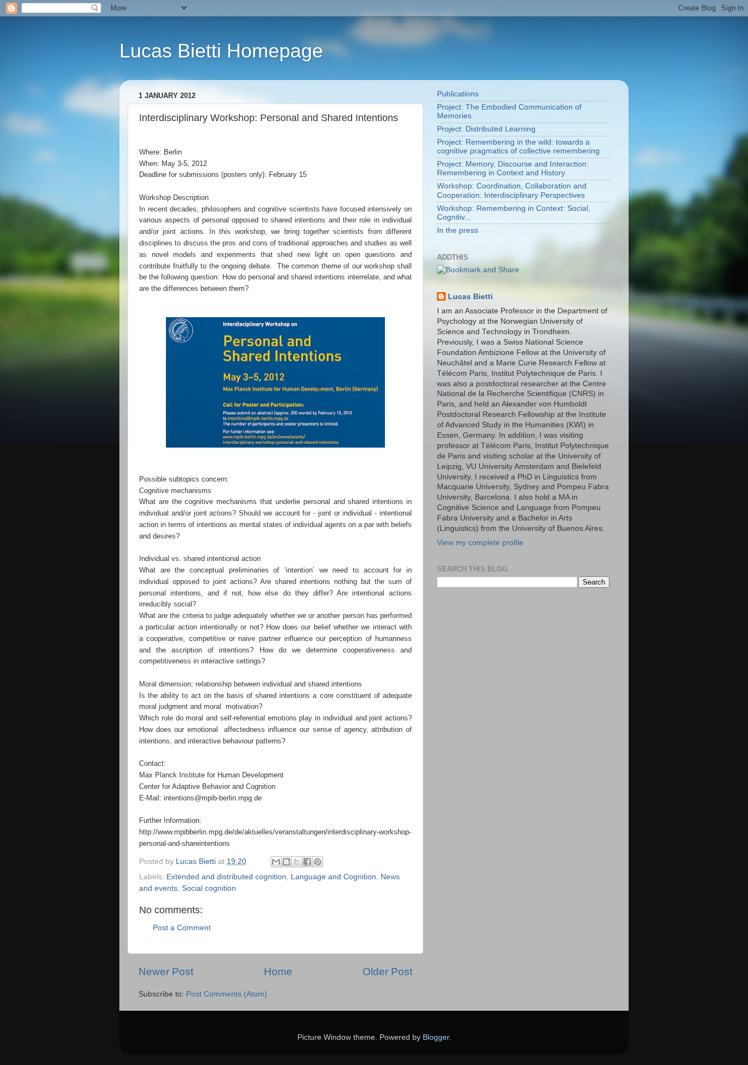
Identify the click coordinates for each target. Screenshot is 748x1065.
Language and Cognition (333, 877)
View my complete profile (480, 543)
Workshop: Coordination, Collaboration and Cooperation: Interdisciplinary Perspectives (511, 190)
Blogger (436, 1037)
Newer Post (166, 971)
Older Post (387, 971)
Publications (458, 94)
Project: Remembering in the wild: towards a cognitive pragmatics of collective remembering (518, 146)
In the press (457, 230)
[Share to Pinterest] (317, 861)
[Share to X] (296, 861)
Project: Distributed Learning (486, 129)
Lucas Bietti (470, 297)
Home (278, 971)
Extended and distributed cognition (226, 877)
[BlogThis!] (286, 861)
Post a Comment (182, 928)
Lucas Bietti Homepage (221, 50)
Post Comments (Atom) (226, 994)
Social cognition (209, 888)
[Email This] (276, 861)
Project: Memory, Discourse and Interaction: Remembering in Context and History (513, 168)
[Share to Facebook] (307, 861)
